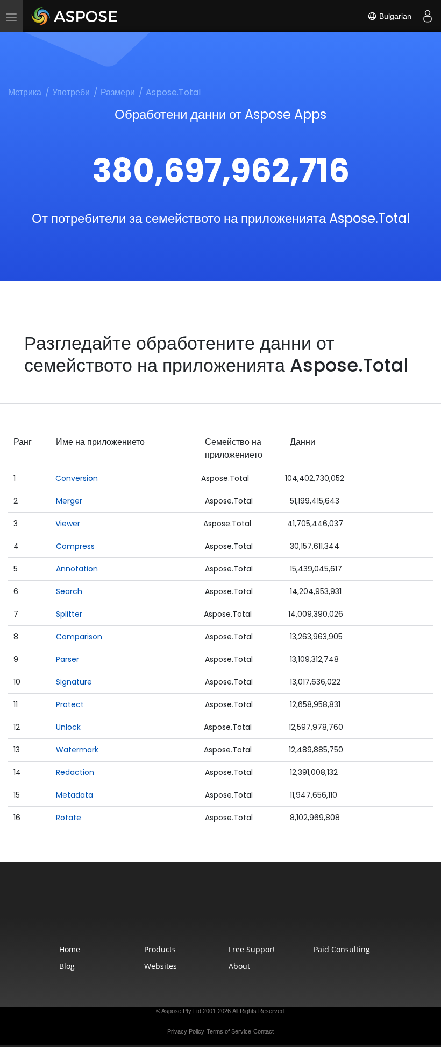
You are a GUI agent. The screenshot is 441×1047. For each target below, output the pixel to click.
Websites (160, 966)
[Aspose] (75, 16)
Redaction (75, 772)
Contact (263, 1031)
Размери (118, 92)
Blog (67, 966)
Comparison (79, 636)
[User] (427, 16)
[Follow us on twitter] (222, 909)
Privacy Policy (185, 1031)
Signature (74, 681)
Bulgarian (394, 16)
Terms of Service (229, 1031)
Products (160, 949)
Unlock (68, 727)
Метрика (24, 92)
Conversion (76, 478)
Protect (70, 704)
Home (69, 949)
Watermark (77, 749)
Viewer (67, 523)
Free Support (252, 949)
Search (69, 591)
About (239, 966)
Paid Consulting (342, 949)
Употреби (71, 92)
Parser (67, 659)
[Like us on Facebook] (199, 909)
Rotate (68, 817)
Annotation (77, 568)
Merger (69, 500)
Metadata (74, 795)
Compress (75, 546)
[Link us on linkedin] (244, 909)
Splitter (69, 614)
